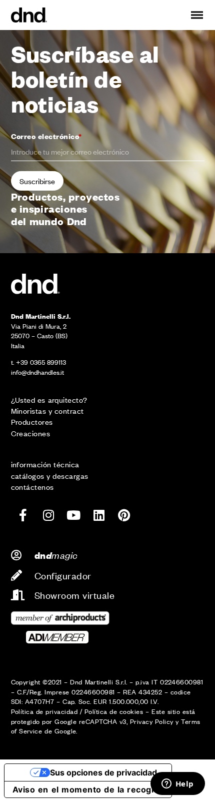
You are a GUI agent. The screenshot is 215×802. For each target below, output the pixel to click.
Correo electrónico (46, 136)
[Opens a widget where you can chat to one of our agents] (177, 784)
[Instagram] (48, 514)
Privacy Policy (152, 721)
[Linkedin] (99, 514)
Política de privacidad (44, 711)
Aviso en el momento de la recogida (88, 789)
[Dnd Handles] (29, 15)
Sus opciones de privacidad (103, 772)
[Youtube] (73, 514)
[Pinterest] (124, 514)
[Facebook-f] (23, 514)
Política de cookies (113, 711)
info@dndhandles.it (37, 372)
